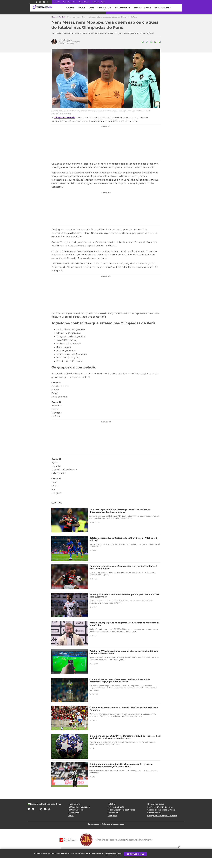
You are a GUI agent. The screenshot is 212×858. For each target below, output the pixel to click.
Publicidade (95, 2)
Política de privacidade (70, 2)
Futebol (62, 17)
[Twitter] (36, 2)
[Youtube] (44, 2)
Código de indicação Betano (161, 810)
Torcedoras (113, 813)
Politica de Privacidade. (113, 853)
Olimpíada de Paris (64, 117)
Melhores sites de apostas (160, 807)
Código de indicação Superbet (162, 816)
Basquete (112, 816)
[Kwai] (47, 2)
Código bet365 (154, 813)
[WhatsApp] (49, 809)
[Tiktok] (37, 810)
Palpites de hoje (162, 7)
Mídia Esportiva (122, 7)
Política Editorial (84, 2)
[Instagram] (40, 2)
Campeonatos (104, 7)
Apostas (70, 7)
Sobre (103, 2)
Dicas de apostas (155, 804)
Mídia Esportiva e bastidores (121, 810)
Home (53, 17)
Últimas (81, 7)
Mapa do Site (57, 2)
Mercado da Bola (142, 7)
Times (91, 7)
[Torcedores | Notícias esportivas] (42, 7)
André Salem (67, 40)
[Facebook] (34, 2)
